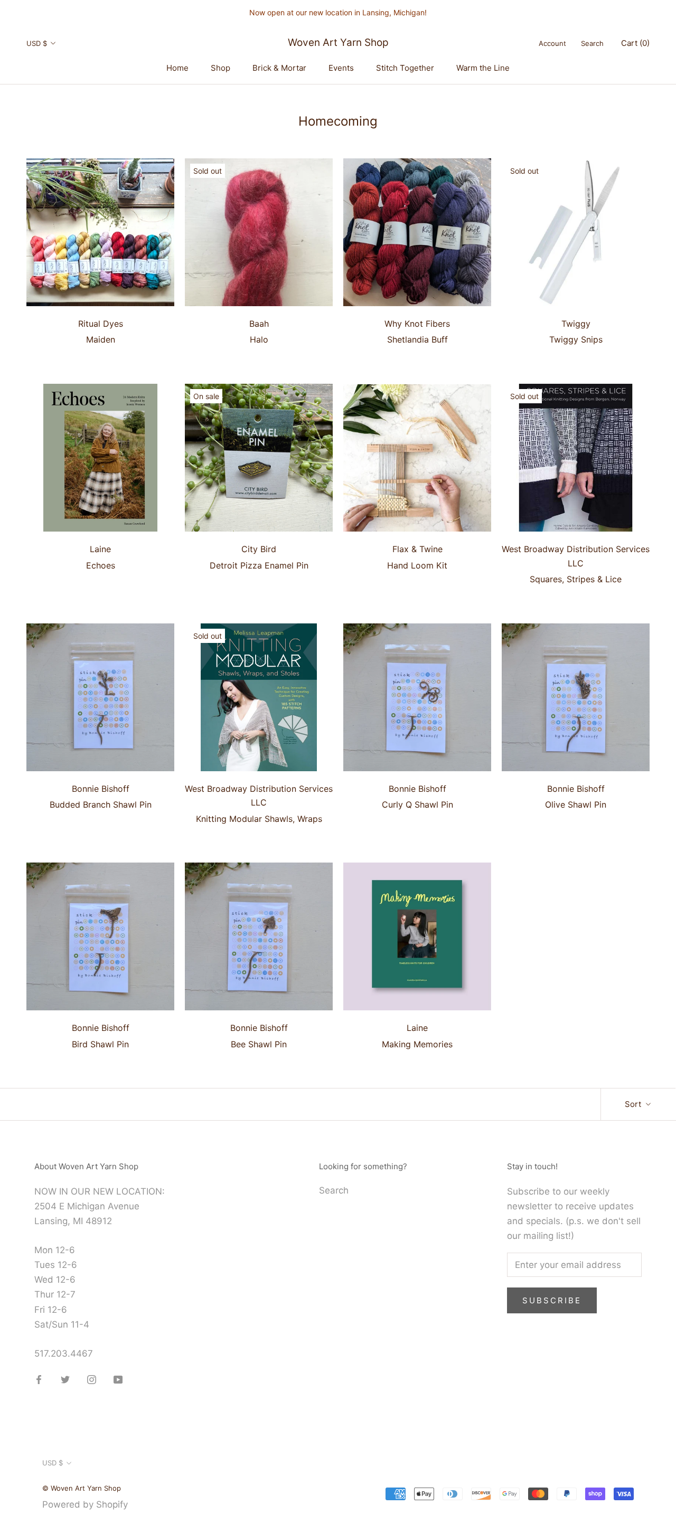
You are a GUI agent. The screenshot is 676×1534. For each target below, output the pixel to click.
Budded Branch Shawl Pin (101, 804)
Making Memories (417, 1044)
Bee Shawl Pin (259, 1044)
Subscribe (551, 1300)
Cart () (635, 43)
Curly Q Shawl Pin (417, 804)
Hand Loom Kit (417, 565)
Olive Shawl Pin (575, 804)
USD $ (36, 43)
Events (341, 68)
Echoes (100, 565)
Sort (634, 1104)
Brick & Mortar (279, 68)
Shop (220, 68)
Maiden (100, 339)
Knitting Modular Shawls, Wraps (259, 818)
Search (592, 43)
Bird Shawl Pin (100, 1044)
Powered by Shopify (85, 1504)
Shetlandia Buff (417, 339)
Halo (259, 339)
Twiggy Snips (576, 339)
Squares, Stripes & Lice (576, 579)
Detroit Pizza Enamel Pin (259, 565)
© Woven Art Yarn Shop (81, 1488)
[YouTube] (118, 1378)
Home (177, 68)
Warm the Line (483, 68)
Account (552, 43)
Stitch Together (405, 68)
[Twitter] (65, 1378)
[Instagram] (91, 1378)
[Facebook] (38, 1378)
